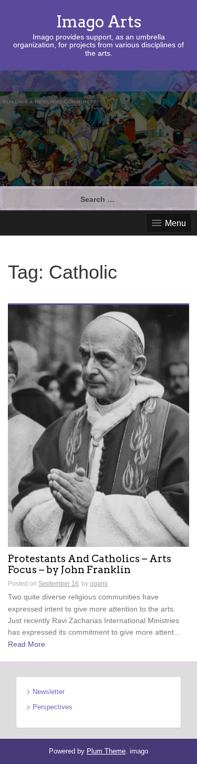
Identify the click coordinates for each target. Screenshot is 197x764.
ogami (99, 583)
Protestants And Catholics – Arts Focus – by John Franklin (89, 565)
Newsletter (49, 692)
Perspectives (52, 707)
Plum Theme (106, 751)
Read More (26, 644)
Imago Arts (98, 21)
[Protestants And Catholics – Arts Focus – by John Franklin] (98, 425)
